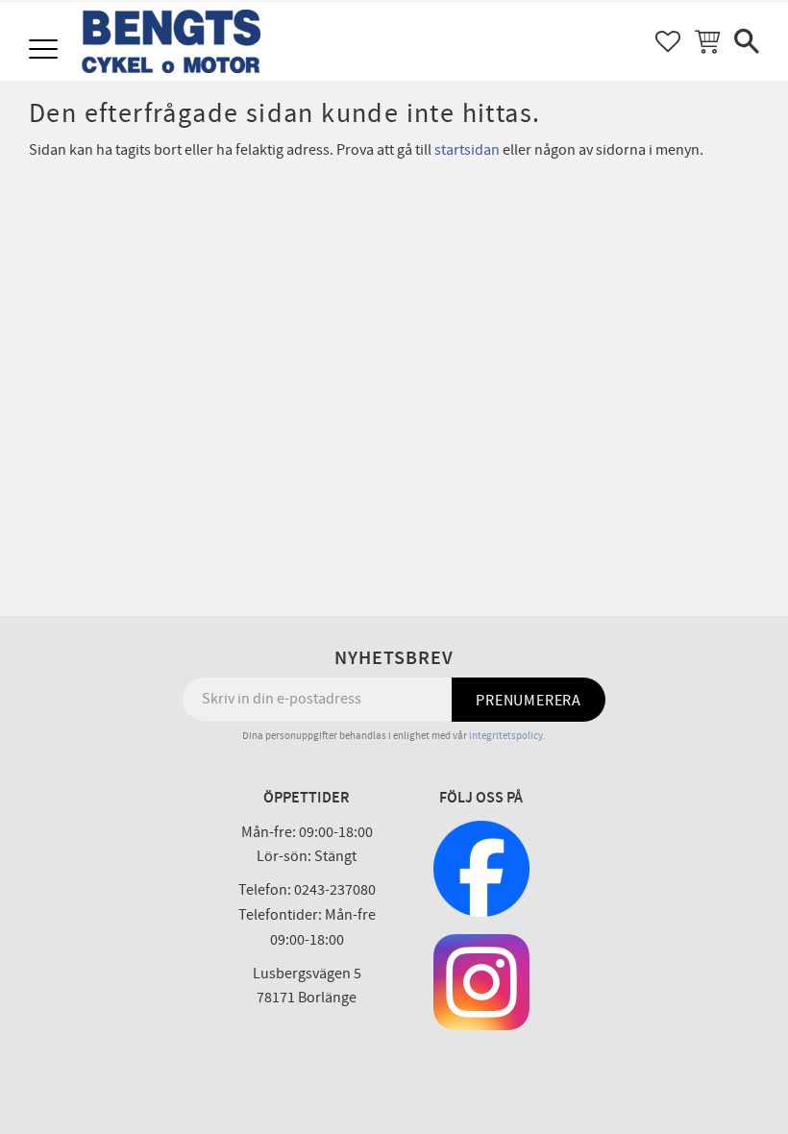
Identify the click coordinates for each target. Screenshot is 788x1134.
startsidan (467, 150)
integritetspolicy (506, 735)
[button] (45, 50)
